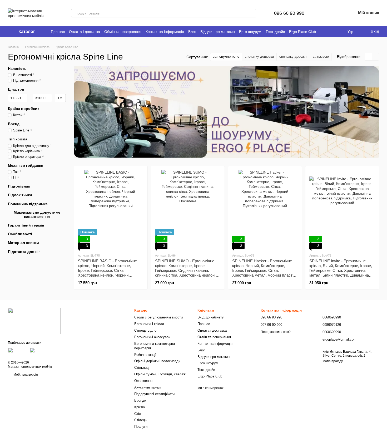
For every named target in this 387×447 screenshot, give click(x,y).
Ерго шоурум (250, 32)
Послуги (140, 427)
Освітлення (143, 381)
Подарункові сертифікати (154, 394)
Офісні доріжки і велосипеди (157, 361)
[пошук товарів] (252, 13)
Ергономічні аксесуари (152, 337)
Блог (192, 32)
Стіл (137, 414)
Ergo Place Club (302, 32)
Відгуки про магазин (217, 32)
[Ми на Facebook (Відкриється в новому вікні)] (323, 32)
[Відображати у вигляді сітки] (368, 56)
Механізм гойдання (25, 165)
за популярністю (226, 56)
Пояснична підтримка (28, 204)
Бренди (140, 400)
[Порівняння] (324, 13)
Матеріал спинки (23, 242)
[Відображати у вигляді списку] (375, 56)
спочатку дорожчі (293, 56)
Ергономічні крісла (149, 324)
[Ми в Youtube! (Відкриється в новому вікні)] (330, 32)
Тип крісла (17, 139)
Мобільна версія (25, 374)
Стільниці (141, 368)
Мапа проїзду (332, 361)
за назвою (321, 56)
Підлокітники (20, 195)
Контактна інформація (165, 32)
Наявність (17, 68)
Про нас (58, 32)
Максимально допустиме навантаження (37, 214)
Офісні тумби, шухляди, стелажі (160, 374)
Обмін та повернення (122, 32)
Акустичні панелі (147, 387)
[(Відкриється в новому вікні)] (18, 351)
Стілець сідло (145, 330)
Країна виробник (23, 108)
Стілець (140, 420)
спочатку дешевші (259, 56)
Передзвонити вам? (276, 332)
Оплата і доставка (84, 32)
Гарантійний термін (26, 225)
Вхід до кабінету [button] (210, 317)
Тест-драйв (275, 32)
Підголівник (19, 186)
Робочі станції (145, 355)
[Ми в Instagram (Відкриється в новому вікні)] (336, 32)
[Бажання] (338, 13)
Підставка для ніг (24, 251)
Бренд (13, 124)
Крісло (139, 407)
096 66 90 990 (289, 13)
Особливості (20, 234)
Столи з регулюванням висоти (158, 317)
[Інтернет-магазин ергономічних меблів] (34, 321)
